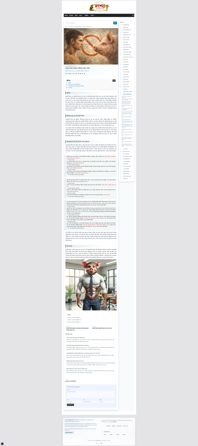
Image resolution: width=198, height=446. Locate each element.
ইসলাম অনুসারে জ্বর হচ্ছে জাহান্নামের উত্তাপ (127, 133)
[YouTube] (101, 443)
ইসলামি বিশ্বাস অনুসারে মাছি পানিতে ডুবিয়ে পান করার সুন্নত (77, 345)
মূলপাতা (66, 15)
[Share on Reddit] (80, 74)
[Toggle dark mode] (2, 443)
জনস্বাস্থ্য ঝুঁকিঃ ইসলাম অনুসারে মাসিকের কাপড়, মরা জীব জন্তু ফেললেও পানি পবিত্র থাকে (83, 353)
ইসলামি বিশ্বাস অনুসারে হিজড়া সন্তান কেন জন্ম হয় (127, 127)
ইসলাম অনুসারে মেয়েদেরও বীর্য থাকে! (127, 111)
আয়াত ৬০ (78, 322)
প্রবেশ (105, 434)
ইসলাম (92, 15)
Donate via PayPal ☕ (69, 432)
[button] (82, 15)
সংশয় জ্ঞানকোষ (70, 26)
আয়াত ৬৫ (78, 317)
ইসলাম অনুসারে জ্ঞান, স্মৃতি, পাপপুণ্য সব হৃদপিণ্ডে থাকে (76, 368)
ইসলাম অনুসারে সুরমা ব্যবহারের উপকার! (126, 130)
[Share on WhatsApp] (74, 74)
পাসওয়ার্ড (118, 434)
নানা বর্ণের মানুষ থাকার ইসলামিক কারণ (127, 117)
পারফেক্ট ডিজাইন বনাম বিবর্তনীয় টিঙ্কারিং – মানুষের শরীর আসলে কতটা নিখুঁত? (127, 145)
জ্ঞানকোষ (71, 15)
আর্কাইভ (86, 15)
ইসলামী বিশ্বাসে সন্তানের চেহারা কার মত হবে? (75, 361)
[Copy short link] (82, 74)
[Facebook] (96, 443)
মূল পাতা (124, 434)
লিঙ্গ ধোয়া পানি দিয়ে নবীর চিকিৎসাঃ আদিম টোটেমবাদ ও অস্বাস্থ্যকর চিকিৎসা (127, 138)
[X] (99, 443)
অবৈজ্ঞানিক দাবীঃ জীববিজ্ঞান (77, 26)
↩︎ (81, 317)
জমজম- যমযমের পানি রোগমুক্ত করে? (126, 142)
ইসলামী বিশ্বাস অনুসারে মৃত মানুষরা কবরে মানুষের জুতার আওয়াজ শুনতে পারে (127, 122)
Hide (114, 80)
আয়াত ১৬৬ (78, 319)
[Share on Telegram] (78, 74)
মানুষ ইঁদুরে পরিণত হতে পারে (126, 119)
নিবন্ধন (111, 434)
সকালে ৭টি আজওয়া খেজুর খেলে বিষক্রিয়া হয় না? (75, 337)
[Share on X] (72, 74)
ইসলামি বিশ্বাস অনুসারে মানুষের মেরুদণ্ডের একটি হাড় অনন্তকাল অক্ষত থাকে (127, 113)
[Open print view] (84, 74)
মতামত (76, 15)
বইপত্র (80, 15)
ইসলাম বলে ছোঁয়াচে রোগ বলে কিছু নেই (127, 135)
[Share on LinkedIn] (76, 74)
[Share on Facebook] (70, 74)
